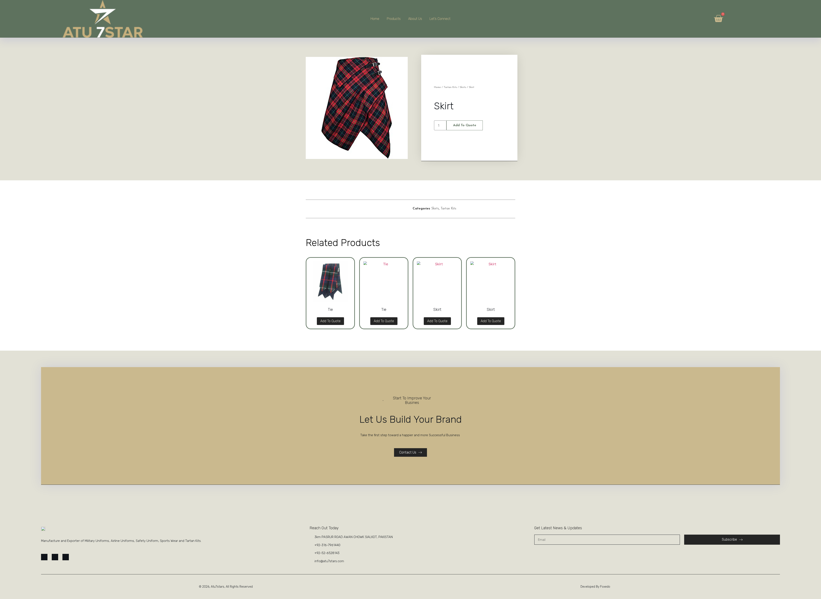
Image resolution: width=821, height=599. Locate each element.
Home (375, 19)
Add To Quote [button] (330, 321)
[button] (349, 209)
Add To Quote (464, 125)
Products (394, 19)
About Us (415, 19)
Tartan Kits (450, 87)
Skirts (463, 87)
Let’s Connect (440, 19)
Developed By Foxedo (595, 587)
